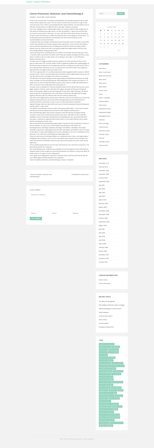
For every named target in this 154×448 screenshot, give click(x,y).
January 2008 (103, 251)
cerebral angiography (106, 371)
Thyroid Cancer (103, 145)
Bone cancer (102, 79)
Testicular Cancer (104, 142)
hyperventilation (116, 387)
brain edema (103, 352)
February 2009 (103, 203)
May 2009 (102, 192)
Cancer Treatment (51, 17)
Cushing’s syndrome (105, 382)
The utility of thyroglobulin (107, 301)
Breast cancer (103, 90)
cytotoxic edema (117, 382)
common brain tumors (106, 377)
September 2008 (104, 222)
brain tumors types (105, 363)
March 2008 (102, 244)
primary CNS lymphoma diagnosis (109, 414)
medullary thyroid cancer (107, 395)
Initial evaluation (104, 312)
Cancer (101, 94)
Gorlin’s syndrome (105, 387)
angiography (115, 347)
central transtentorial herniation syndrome (112, 366)
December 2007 (104, 255)
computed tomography (106, 379)
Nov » (119, 50)
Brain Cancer (102, 83)
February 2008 (103, 247)
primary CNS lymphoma (106, 412)
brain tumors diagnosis (106, 360)
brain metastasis (113, 352)
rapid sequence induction (107, 420)
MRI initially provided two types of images (112, 305)
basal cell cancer (113, 349)
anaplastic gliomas (105, 347)
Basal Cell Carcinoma (105, 76)
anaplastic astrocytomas (107, 344)
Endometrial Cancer (105, 109)
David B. (33, 17)
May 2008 (102, 236)
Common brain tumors (105, 316)
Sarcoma (101, 138)
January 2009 (103, 207)
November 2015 (104, 163)
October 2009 (103, 178)
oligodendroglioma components (109, 404)
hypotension (112, 390)
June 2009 (102, 189)
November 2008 (104, 214)
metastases (118, 395)
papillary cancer (117, 406)
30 (104, 47)
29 (101, 47)
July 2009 (101, 185)
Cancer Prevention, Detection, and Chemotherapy (45, 160)
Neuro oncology (104, 123)
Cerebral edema (104, 101)
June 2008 (102, 233)
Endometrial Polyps (105, 112)
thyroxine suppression (116, 423)
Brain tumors (103, 87)
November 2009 (104, 174)
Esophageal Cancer (105, 116)
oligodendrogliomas (105, 406)
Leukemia (102, 120)
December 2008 (104, 211)
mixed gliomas (104, 398)
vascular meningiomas (106, 425)
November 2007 (104, 258)
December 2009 (104, 170)
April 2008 (102, 240)
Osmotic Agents (104, 323)
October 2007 (103, 262)
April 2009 (102, 196)
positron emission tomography (108, 409)
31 (108, 47)
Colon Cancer (103, 105)
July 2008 (101, 229)
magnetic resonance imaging (108, 393)
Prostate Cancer (104, 134)
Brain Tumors (103, 319)
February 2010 (103, 167)
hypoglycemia (103, 390)
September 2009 (104, 181)
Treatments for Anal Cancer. (80, 174)
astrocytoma (103, 349)
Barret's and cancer (105, 72)
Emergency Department (106, 327)
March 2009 (102, 200)
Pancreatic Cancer (104, 131)
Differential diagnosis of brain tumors (110, 309)
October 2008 (103, 218)
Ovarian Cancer (103, 127)
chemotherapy (116, 374)
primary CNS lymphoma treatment (109, 417)
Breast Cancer (103, 280)
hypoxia (120, 390)
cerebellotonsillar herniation (107, 368)
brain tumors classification (107, 358)
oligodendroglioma (105, 401)
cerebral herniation (105, 374)
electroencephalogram (106, 385)
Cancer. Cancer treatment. (38, 2)
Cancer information (104, 283)
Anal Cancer (102, 68)
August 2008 (103, 225)
